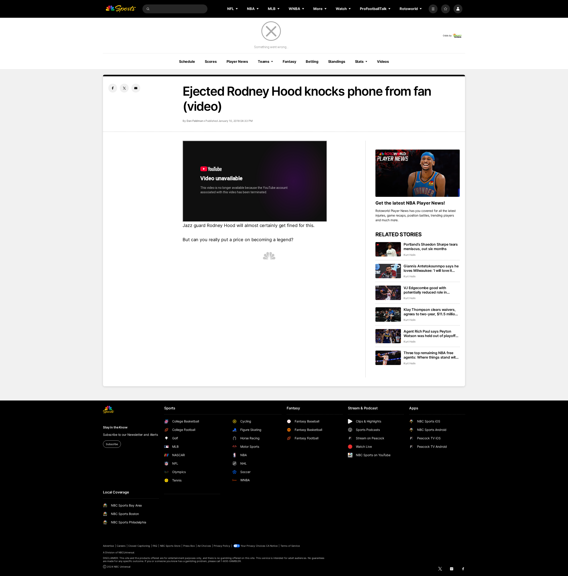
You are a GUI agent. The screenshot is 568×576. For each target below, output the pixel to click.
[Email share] (135, 88)
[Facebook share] (112, 88)
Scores (211, 61)
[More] (433, 8)
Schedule (187, 61)
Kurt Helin (410, 254)
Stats (359, 61)
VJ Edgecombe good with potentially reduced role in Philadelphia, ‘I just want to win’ (430, 290)
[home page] (121, 9)
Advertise (108, 545)
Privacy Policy (222, 545)
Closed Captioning (139, 545)
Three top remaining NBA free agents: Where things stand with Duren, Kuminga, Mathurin (431, 355)
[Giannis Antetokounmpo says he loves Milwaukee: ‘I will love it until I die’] (388, 271)
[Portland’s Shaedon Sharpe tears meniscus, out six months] (388, 249)
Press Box (189, 545)
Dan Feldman (195, 120)
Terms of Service (290, 545)
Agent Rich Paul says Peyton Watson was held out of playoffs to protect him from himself (431, 333)
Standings (336, 61)
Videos (383, 61)
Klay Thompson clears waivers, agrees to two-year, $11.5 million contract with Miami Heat (430, 311)
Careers (121, 545)
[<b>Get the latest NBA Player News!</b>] (417, 173)
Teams (263, 61)
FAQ (155, 545)
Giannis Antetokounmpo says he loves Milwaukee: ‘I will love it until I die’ (431, 268)
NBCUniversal (126, 552)
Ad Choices (204, 545)
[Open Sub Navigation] (237, 9)
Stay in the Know (115, 427)
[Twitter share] (124, 88)
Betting (312, 61)
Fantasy (289, 61)
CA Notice (272, 545)
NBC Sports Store (170, 545)
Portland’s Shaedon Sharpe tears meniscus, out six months (431, 246)
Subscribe (112, 444)
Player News (237, 61)
